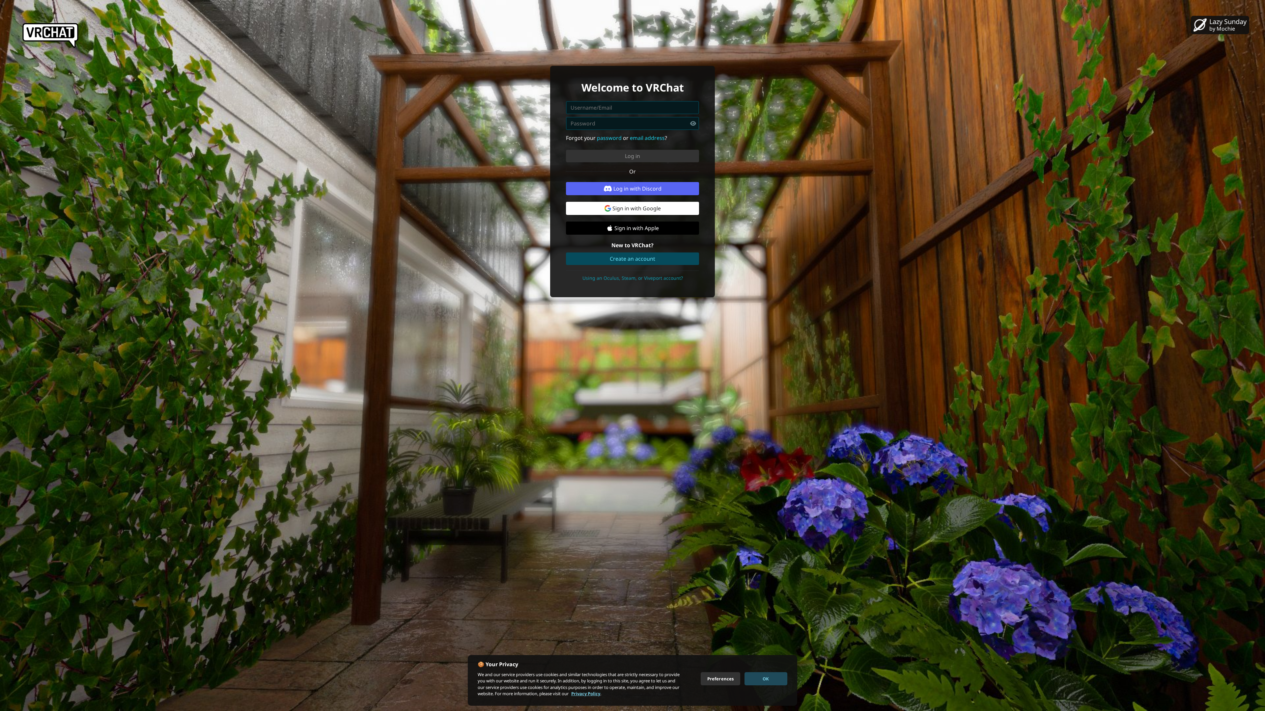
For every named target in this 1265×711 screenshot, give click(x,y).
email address (647, 138)
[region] (632, 680)
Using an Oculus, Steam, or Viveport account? (632, 278)
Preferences (720, 678)
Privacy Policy (585, 694)
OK (766, 678)
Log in (632, 156)
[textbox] (632, 123)
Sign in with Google (636, 208)
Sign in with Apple (636, 228)
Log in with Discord (637, 188)
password (609, 138)
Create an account (632, 258)
